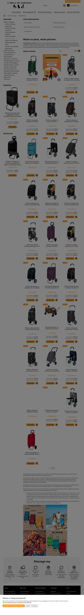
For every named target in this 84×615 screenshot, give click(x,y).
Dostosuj (34, 606)
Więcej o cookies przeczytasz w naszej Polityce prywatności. (17, 602)
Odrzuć (28, 606)
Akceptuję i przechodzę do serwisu (14, 606)
